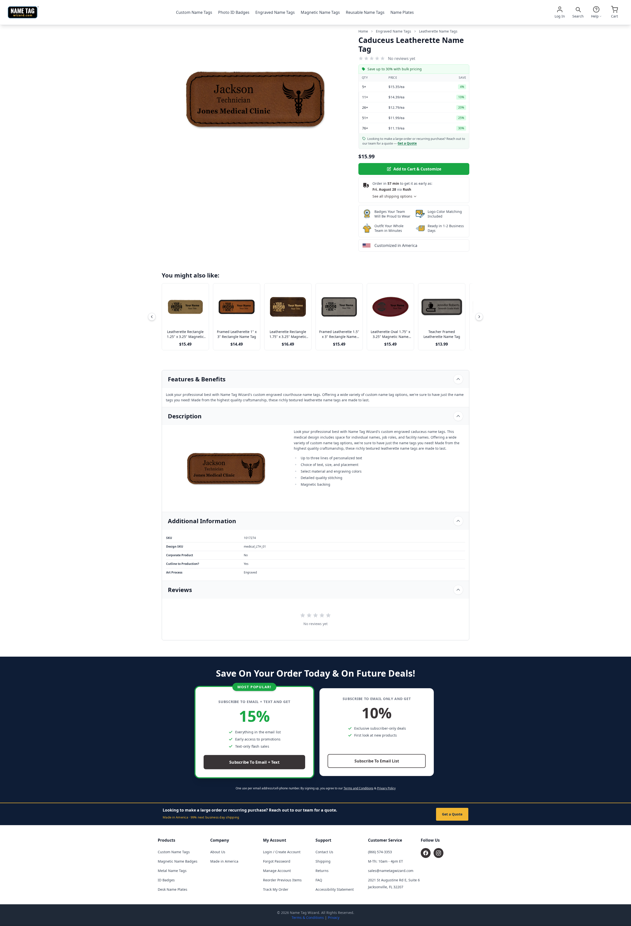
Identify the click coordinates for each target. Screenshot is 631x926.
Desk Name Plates (172, 889)
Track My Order (275, 889)
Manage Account (277, 870)
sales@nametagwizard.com (390, 870)
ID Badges (166, 880)
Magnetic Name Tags (320, 12)
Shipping (323, 861)
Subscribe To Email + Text (254, 762)
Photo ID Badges (233, 12)
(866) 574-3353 (380, 852)
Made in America (224, 861)
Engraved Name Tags (275, 12)
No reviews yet (401, 58)
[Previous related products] (152, 317)
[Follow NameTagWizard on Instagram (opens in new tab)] (438, 853)
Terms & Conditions (308, 917)
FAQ (319, 880)
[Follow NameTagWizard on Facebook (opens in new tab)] (426, 853)
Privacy (333, 917)
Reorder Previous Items (282, 880)
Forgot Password (276, 861)
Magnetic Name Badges (177, 861)
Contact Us (324, 852)
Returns (322, 870)
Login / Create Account (281, 852)
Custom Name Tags (194, 12)
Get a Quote (452, 814)
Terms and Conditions (358, 788)
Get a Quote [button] (407, 143)
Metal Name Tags (172, 870)
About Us (217, 852)
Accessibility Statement (335, 889)
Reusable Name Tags (365, 12)
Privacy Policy (386, 788)
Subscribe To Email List (376, 761)
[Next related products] (479, 317)
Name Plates (402, 12)
